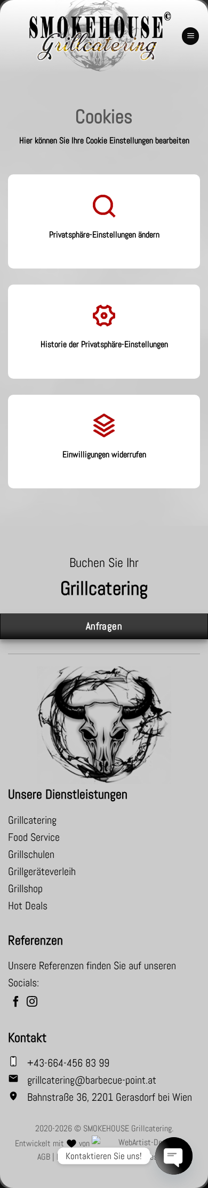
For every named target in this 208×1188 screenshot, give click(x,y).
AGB (43, 1156)
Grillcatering (32, 820)
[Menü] (190, 36)
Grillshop (25, 888)
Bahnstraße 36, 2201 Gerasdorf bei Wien (109, 1097)
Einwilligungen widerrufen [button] (104, 454)
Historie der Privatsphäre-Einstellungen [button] (104, 344)
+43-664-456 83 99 (68, 1063)
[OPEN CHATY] (174, 1156)
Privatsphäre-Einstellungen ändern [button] (104, 234)
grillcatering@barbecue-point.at (91, 1080)
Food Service (34, 837)
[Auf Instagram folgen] (32, 1002)
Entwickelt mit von (53, 1143)
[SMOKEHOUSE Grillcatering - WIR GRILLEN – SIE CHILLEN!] (100, 36)
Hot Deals (27, 906)
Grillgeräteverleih (42, 871)
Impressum (153, 1156)
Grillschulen (31, 854)
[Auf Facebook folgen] (16, 1002)
